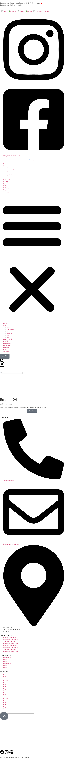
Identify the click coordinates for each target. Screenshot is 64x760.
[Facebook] (2, 752)
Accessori (10, 174)
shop (4, 679)
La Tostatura (7, 186)
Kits (8, 176)
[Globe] (11, 752)
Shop (5, 166)
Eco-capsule (10, 170)
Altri (8, 178)
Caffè (8, 168)
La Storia (6, 188)
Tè (7, 172)
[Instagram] (7, 752)
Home (5, 164)
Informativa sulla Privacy (11, 643)
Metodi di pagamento (10, 637)
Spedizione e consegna (10, 639)
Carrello (5, 659)
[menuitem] (4, 11)
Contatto (6, 192)
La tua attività (7, 180)
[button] (32, 257)
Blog (4, 190)
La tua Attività (7, 677)
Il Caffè (5, 182)
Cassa (5, 661)
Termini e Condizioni (9, 641)
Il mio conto (7, 657)
